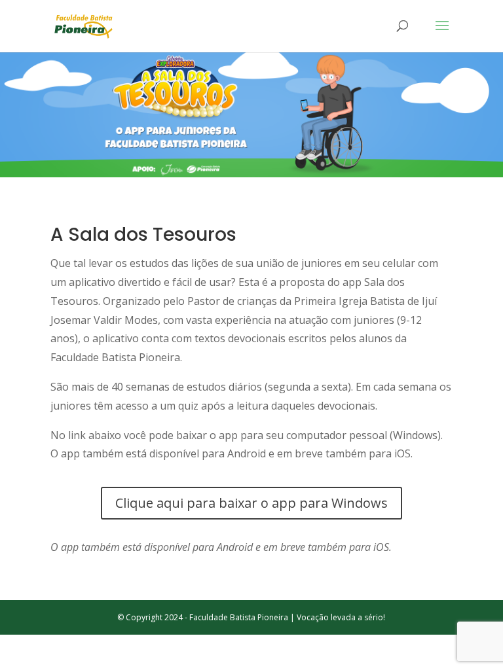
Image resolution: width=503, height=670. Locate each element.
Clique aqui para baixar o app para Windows (251, 503)
